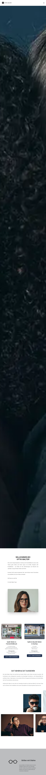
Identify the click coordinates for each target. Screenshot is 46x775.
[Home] (6, 2)
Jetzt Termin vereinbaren (11, 656)
